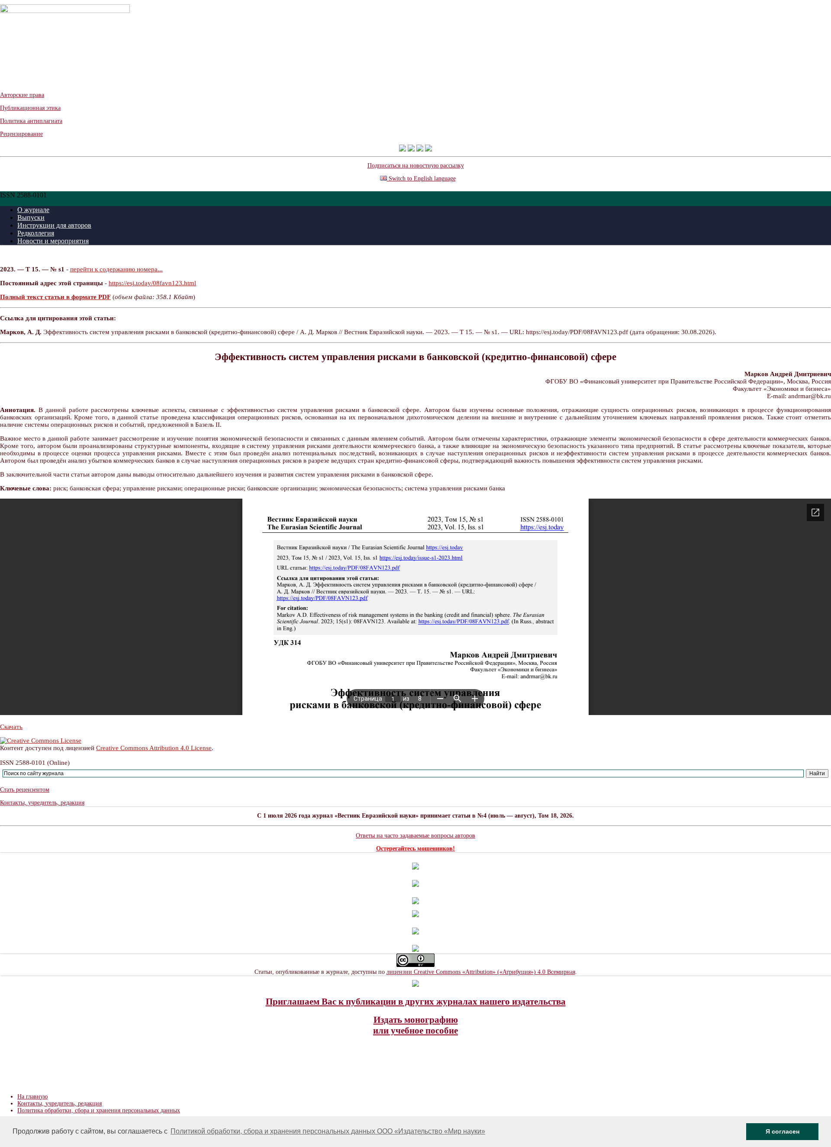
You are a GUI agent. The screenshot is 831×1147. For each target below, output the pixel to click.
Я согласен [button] (782, 1131)
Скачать (11, 726)
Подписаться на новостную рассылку (415, 165)
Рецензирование (21, 134)
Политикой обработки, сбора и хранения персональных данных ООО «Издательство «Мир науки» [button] (328, 1131)
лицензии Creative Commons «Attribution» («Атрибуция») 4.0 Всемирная (481, 972)
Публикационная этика (30, 108)
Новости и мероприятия (53, 241)
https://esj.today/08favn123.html (152, 283)
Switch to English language (421, 178)
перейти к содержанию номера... (116, 269)
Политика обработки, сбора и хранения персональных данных (98, 1110)
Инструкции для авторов (54, 225)
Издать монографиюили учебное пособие (415, 1025)
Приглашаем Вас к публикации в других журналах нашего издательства (416, 1001)
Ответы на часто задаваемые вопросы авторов (415, 835)
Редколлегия (35, 233)
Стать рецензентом (24, 789)
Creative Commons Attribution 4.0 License (154, 747)
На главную (32, 1096)
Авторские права (22, 95)
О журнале (33, 209)
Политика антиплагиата (31, 121)
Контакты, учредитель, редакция (42, 802)
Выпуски (31, 217)
